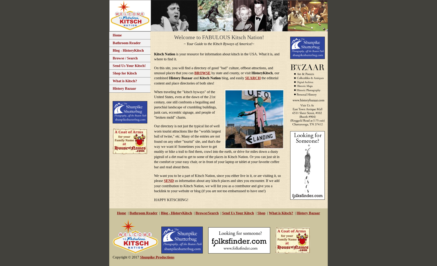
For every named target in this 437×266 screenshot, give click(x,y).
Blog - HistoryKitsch (128, 50)
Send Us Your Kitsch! (129, 66)
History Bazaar (124, 88)
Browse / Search (125, 58)
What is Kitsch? (125, 81)
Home (117, 35)
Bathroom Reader (127, 43)
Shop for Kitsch (125, 73)
